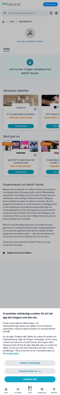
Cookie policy (12, 353)
